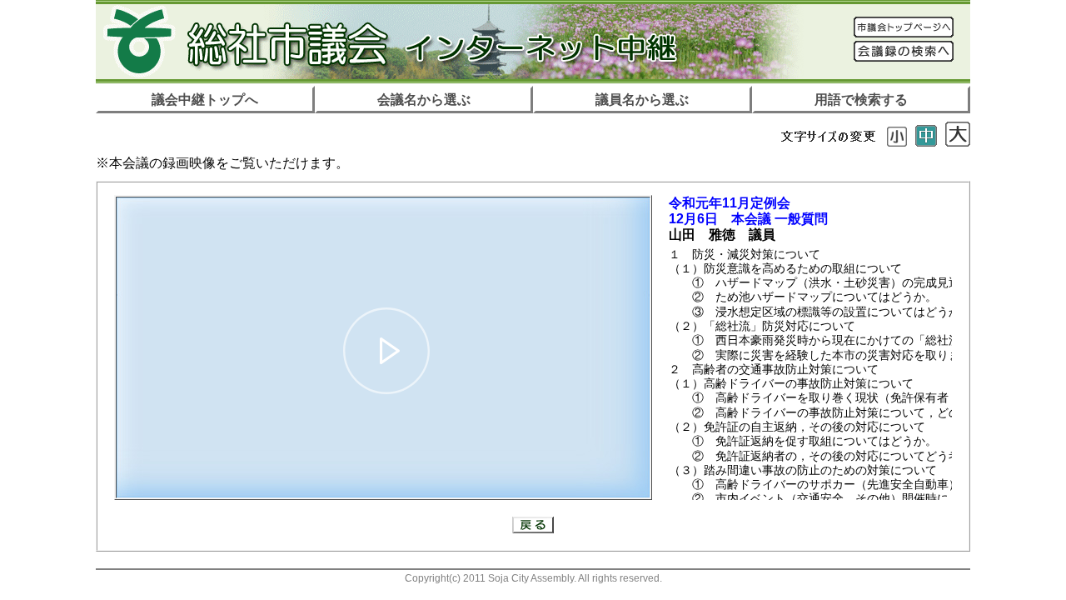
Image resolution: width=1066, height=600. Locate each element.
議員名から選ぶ (642, 99)
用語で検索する (861, 99)
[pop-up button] (596, 477)
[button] (386, 351)
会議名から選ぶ (424, 99)
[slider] (383, 457)
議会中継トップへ (205, 99)
